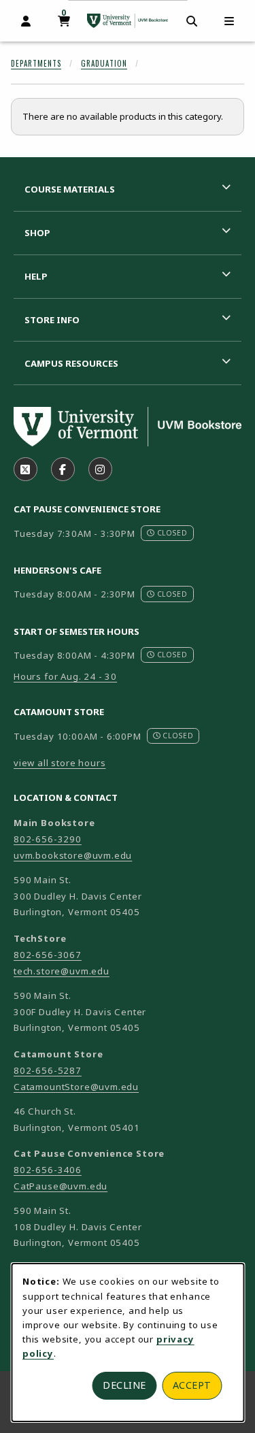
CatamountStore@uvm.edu (76, 1087)
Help (36, 276)
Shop (37, 233)
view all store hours (60, 763)
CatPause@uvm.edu (60, 1186)
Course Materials (69, 189)
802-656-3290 (48, 839)
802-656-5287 (48, 1070)
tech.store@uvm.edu (61, 971)
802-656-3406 (48, 1170)
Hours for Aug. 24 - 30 (65, 676)
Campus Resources (71, 363)
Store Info (52, 320)
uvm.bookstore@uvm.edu (73, 855)
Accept (192, 1385)
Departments (36, 63)
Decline (124, 1385)
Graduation (104, 63)
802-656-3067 (48, 955)
